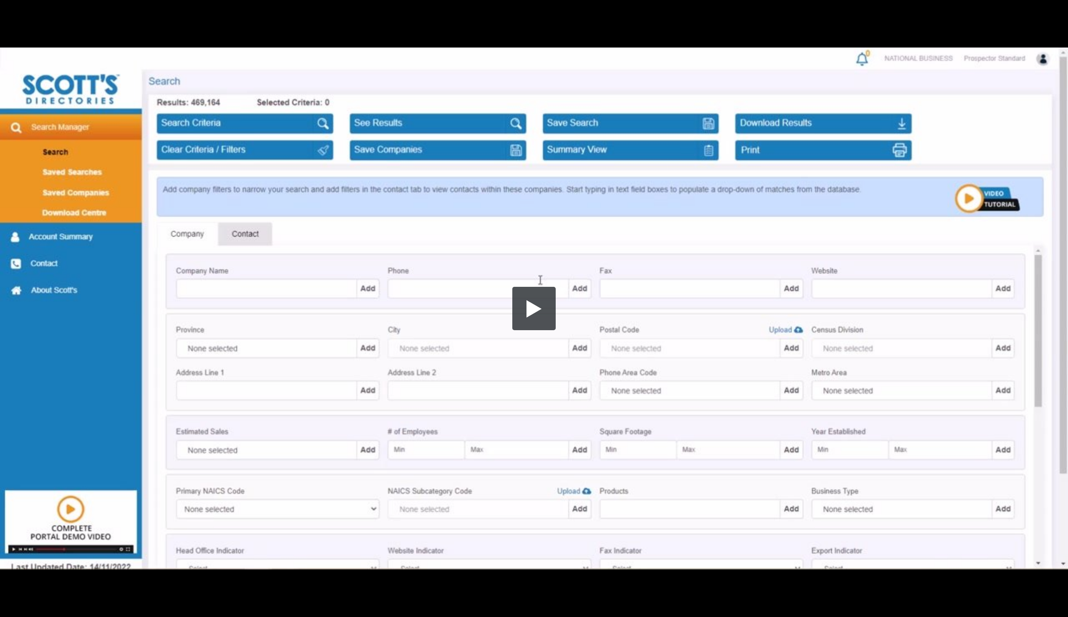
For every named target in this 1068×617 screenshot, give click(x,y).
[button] (534, 308)
